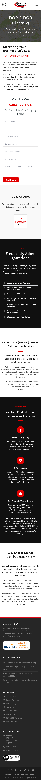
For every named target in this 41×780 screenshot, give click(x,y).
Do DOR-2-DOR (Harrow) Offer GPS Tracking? (21, 299)
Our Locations (11, 696)
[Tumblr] (29, 770)
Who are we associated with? (18, 317)
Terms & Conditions (10, 774)
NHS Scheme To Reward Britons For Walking (19, 663)
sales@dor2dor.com (13, 750)
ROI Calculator (11, 711)
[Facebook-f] (8, 770)
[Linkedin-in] (16, 770)
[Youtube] (33, 770)
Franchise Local (12, 722)
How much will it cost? (16, 294)
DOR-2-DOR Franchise (14, 718)
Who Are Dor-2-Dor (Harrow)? (19, 283)
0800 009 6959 (11, 747)
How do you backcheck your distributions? (18, 312)
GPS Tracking (11, 704)
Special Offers (11, 714)
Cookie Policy (33, 774)
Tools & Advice (11, 707)
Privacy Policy (22, 774)
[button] (37, 5)
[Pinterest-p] (20, 770)
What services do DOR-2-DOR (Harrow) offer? (19, 288)
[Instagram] (12, 770)
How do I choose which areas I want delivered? (21, 305)
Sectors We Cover (12, 700)
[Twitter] (25, 770)
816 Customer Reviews (22, 647)
